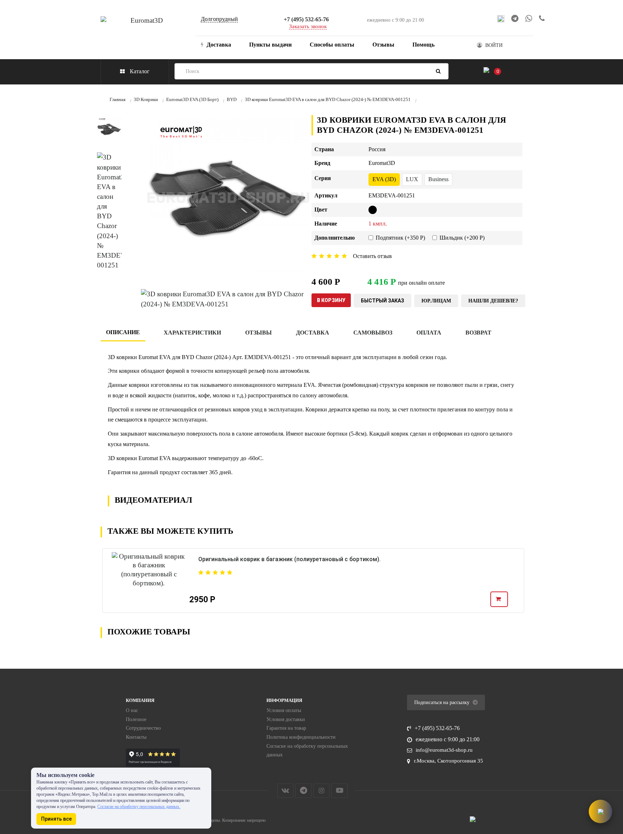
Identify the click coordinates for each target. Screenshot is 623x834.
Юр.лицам (436, 301)
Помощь (423, 45)
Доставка (218, 45)
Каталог (139, 71)
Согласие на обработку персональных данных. (138, 806)
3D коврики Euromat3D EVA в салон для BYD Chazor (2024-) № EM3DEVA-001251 (328, 99)
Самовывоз (372, 332)
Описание (123, 332)
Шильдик (462, 238)
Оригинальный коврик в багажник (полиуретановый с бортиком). (289, 559)
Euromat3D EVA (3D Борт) (192, 99)
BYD (232, 99)
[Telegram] (514, 18)
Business (438, 179)
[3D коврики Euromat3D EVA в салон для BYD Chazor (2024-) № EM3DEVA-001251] (109, 129)
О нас (132, 710)
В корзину (331, 300)
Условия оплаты (283, 710)
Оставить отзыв (372, 256)
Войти (494, 45)
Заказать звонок (308, 26)
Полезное (136, 719)
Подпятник (400, 238)
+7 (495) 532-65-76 (306, 19)
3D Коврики (146, 99)
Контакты (136, 737)
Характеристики (192, 332)
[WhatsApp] (528, 19)
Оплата (428, 332)
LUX (412, 179)
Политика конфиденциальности (301, 737)
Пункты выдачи (270, 45)
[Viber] (542, 18)
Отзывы (383, 45)
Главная (117, 99)
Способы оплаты (332, 45)
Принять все (56, 819)
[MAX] (500, 18)
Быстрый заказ (382, 301)
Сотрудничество (143, 728)
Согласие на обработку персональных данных (307, 750)
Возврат (478, 332)
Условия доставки (285, 719)
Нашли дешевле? (493, 301)
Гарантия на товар (286, 728)
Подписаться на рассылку (442, 702)
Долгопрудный (219, 19)
